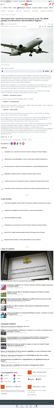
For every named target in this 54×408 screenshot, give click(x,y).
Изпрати (4, 393)
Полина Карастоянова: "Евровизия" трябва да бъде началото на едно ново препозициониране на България (29, 299)
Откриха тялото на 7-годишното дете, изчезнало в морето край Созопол (26, 181)
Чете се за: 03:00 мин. (12, 327)
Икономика (12, 14)
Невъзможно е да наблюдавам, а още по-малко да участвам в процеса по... (26, 159)
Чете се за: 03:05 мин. (13, 366)
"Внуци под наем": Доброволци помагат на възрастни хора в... (23, 365)
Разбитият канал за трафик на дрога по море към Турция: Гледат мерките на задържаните (28, 344)
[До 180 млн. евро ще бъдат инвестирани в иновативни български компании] (3, 308)
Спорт (14, 7)
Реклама (27, 246)
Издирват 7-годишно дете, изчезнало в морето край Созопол (22, 173)
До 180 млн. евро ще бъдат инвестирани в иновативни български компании (28, 306)
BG (51, 1)
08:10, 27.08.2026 (11, 332)
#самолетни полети (6, 139)
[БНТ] (2, 24)
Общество (35, 11)
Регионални (11, 11)
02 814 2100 (32, 392)
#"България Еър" (17, 139)
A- (52, 24)
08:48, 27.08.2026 (4, 366)
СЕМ (24, 402)
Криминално (27, 11)
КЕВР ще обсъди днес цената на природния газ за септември (18, 281)
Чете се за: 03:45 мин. (19, 332)
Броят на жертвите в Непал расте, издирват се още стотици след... (26, 351)
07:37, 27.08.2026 (4, 352)
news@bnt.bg (32, 394)
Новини (5, 7)
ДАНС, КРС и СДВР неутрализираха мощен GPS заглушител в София (24, 232)
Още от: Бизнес (8, 249)
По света (20, 352)
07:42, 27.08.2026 (11, 346)
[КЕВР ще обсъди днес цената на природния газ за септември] (27, 265)
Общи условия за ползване (7, 402)
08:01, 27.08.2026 (11, 339)
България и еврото (37, 7)
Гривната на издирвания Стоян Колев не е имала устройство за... (24, 210)
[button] (36, 406)
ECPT (27, 402)
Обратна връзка (18, 402)
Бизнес (46, 7)
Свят (10, 7)
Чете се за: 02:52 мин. (19, 346)
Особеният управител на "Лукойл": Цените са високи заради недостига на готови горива (30, 285)
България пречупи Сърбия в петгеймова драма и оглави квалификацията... (26, 166)
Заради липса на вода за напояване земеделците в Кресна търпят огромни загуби (28, 292)
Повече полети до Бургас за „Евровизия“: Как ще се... (15, 326)
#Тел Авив (24, 139)
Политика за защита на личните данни (38, 402)
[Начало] (1, 7)
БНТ (2, 1)
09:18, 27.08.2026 (4, 327)
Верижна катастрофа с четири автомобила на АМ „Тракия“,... (22, 239)
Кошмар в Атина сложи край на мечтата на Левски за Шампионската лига (26, 188)
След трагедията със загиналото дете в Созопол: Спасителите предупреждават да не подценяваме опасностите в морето (28, 338)
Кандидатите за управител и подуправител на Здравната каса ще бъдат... (25, 360)
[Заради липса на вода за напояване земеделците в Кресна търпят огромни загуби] (3, 294)
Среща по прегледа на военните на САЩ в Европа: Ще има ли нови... (25, 355)
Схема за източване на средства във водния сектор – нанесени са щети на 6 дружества (30, 313)
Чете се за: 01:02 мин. (13, 356)
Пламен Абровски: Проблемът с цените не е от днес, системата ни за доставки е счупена (29, 331)
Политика (18, 11)
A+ (49, 24)
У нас (25, 332)
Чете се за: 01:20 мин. (13, 352)
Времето (28, 7)
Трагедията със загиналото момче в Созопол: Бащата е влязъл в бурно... (25, 151)
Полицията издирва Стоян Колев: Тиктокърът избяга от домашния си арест (27, 203)
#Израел (30, 139)
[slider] (21, 71)
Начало (3, 14)
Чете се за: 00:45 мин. (13, 362)
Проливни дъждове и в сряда (12, 217)
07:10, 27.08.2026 (4, 356)
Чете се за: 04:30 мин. (19, 339)
